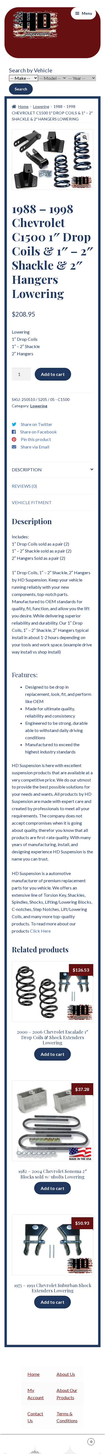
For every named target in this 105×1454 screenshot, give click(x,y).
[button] (84, 137)
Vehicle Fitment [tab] (32, 502)
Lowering (41, 106)
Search (21, 89)
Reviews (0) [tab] (24, 486)
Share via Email (35, 446)
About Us (66, 1374)
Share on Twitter (36, 424)
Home (23, 106)
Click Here (40, 930)
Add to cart (53, 374)
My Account (17, 1444)
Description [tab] (27, 469)
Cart (81, 1440)
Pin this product (36, 439)
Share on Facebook (38, 431)
